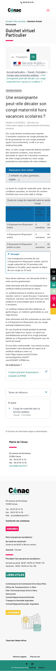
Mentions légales (20, 656)
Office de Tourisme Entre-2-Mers (21, 587)
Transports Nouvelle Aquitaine (20, 600)
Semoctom (11, 594)
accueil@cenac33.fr (18, 465)
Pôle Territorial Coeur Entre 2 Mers (21, 590)
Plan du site (35, 656)
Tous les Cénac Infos (16, 640)
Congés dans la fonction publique (23, 75)
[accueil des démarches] (28, 50)
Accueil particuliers (16, 72)
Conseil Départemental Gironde (20, 597)
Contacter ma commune (17, 520)
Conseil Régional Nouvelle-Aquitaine (22, 604)
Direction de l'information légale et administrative (27, 431)
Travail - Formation (36, 72)
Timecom (41, 667)
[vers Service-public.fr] (29, 64)
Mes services (20, 21)
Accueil (9, 21)
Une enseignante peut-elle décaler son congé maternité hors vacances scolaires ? (26, 78)
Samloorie (32, 667)
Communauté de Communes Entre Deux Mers (26, 583)
